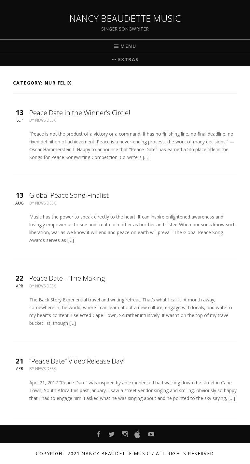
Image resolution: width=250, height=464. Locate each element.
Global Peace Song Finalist (69, 195)
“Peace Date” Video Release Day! (77, 360)
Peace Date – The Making (67, 278)
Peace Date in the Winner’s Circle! (79, 112)
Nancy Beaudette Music (125, 18)
